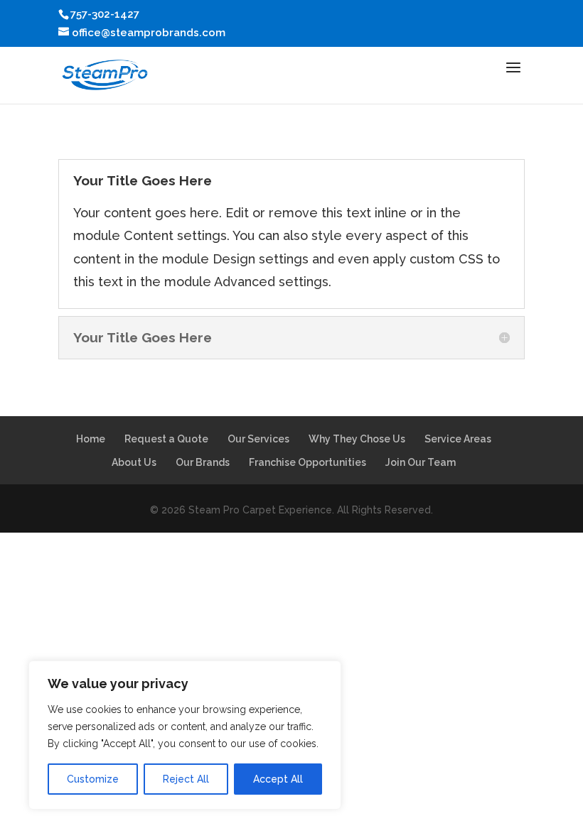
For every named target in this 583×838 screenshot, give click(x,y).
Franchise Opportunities (307, 462)
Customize (93, 779)
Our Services (258, 439)
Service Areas (457, 439)
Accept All (278, 779)
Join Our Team (420, 462)
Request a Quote (166, 439)
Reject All (186, 779)
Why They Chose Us (357, 439)
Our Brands (203, 462)
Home (90, 439)
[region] (184, 735)
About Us (134, 462)
